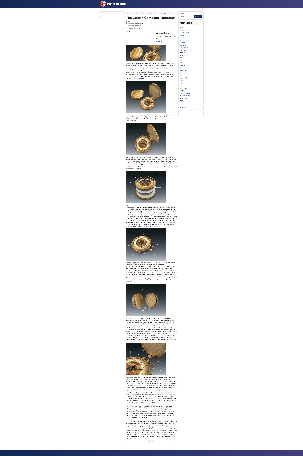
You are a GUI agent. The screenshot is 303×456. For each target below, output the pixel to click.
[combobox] (187, 16)
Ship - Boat (183, 80)
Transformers (184, 47)
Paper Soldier (184, 78)
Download (159, 39)
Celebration (183, 73)
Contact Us (183, 98)
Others (182, 90)
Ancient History (184, 70)
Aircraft (182, 40)
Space (182, 68)
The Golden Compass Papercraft (166, 36)
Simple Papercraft (185, 30)
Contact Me (183, 107)
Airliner (182, 37)
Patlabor (182, 53)
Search (182, 14)
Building (182, 63)
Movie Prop (137, 25)
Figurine (182, 83)
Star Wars (183, 45)
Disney (182, 35)
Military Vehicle (184, 55)
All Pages (159, 41)
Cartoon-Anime (184, 32)
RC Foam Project (185, 95)
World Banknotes (185, 93)
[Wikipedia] (140, 78)
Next (151, 442)
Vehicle (182, 58)
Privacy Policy (184, 100)
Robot (181, 60)
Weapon (182, 65)
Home (181, 27)
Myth (181, 75)
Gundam (182, 42)
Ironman (182, 50)
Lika (181, 85)
